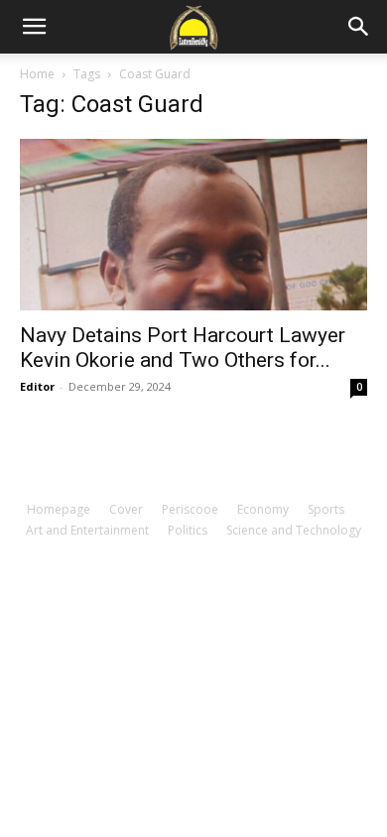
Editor (37, 386)
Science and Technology (293, 530)
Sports (326, 509)
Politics (187, 530)
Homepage (58, 509)
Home (37, 73)
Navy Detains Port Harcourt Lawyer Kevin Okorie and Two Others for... (182, 347)
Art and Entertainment (87, 530)
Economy (263, 509)
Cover (126, 509)
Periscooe (190, 509)
